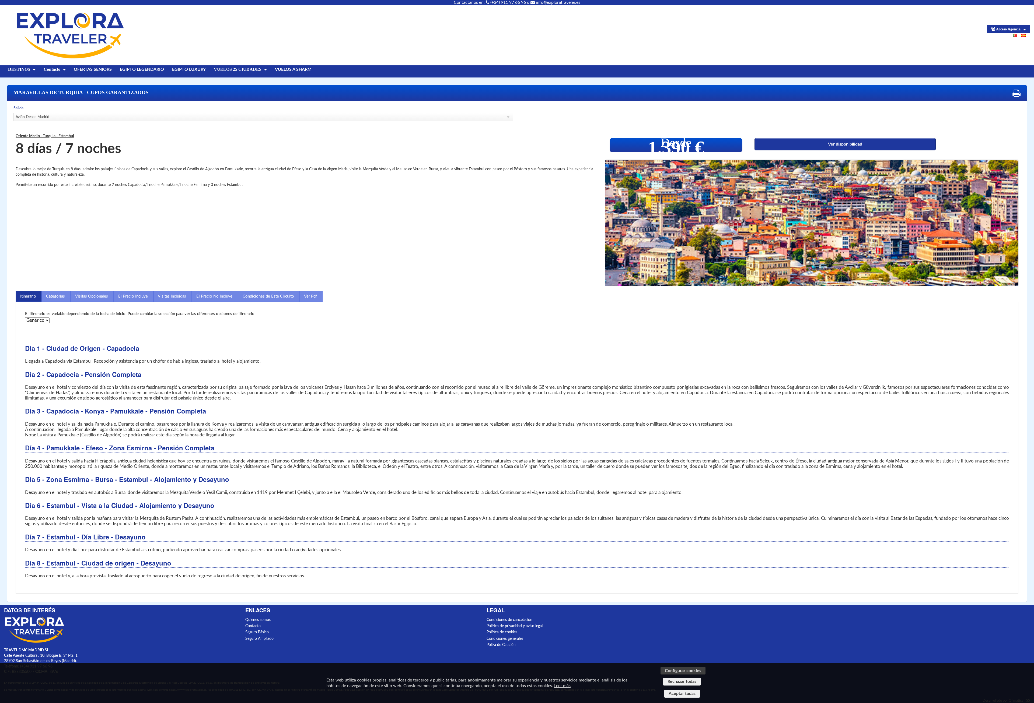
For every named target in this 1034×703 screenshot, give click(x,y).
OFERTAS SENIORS (93, 69)
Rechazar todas (682, 681)
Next (1008, 225)
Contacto (52, 69)
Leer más (562, 686)
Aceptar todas (682, 693)
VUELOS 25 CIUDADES (237, 69)
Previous (616, 225)
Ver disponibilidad (845, 144)
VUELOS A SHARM (293, 69)
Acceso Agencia (1008, 29)
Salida (18, 108)
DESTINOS (19, 69)
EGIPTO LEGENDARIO (142, 69)
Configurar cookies (683, 671)
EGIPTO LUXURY (189, 69)
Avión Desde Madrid (32, 117)
